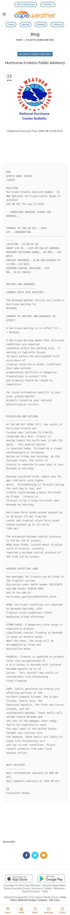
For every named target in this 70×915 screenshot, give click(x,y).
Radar (25, 24)
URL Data (54, 899)
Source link (9, 841)
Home (19, 40)
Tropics (57, 24)
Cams (11, 24)
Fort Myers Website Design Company (38, 898)
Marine (41, 24)
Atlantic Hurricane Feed (40, 40)
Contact (48, 4)
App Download (26, 4)
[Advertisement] (35, 146)
